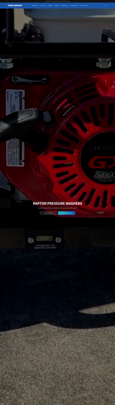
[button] (35, 5)
